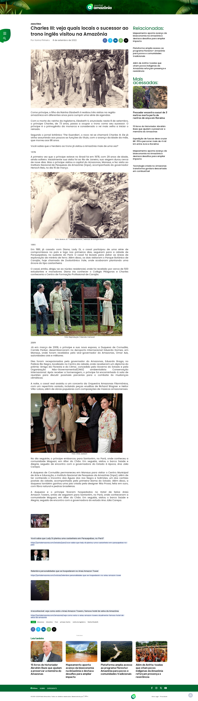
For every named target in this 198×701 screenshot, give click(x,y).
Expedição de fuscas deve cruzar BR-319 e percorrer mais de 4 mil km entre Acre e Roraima (150, 141)
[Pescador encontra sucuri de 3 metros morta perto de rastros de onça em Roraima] (150, 97)
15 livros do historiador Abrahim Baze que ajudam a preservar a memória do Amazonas (149, 129)
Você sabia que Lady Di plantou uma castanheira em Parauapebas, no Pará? (67, 538)
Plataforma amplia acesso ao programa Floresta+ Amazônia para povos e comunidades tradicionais (149, 52)
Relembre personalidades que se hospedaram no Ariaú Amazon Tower (65, 571)
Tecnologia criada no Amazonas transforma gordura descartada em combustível (150, 168)
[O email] (126, 40)
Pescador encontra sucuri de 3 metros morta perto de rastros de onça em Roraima (150, 115)
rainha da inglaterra (79, 622)
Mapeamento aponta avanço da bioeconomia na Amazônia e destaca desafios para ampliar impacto (150, 37)
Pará (56, 622)
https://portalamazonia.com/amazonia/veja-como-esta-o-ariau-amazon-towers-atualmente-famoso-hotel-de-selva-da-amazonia (77, 616)
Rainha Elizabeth (93, 622)
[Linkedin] (115, 40)
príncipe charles (65, 622)
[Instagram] (156, 688)
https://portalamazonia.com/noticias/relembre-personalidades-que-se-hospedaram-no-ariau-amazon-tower (76, 575)
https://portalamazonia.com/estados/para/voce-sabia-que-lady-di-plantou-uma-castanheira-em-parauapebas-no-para (79, 544)
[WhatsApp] (120, 40)
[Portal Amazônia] (99, 7)
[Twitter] (110, 40)
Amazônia (36, 24)
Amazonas (40, 622)
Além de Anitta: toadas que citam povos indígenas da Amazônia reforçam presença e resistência (149, 67)
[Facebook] (105, 40)
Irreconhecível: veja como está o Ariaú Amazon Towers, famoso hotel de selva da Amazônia (75, 611)
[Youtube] (165, 688)
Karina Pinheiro (42, 40)
